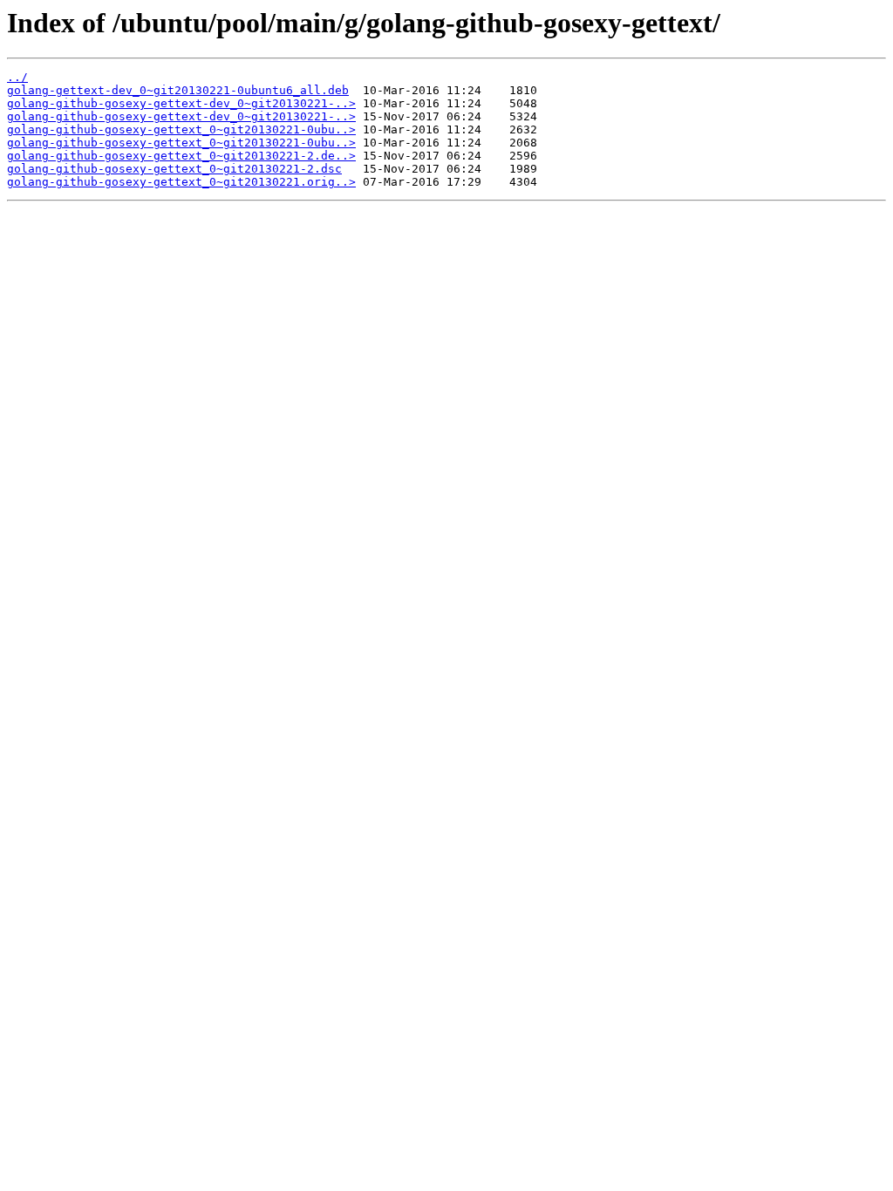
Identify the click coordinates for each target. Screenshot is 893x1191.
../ (17, 77)
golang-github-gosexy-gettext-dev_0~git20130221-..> (181, 103)
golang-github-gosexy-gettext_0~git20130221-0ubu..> (181, 129)
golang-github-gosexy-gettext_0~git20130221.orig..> (181, 181)
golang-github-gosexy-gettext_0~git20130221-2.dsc (174, 168)
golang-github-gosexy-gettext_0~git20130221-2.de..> (181, 155)
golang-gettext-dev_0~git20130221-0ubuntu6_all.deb (178, 90)
